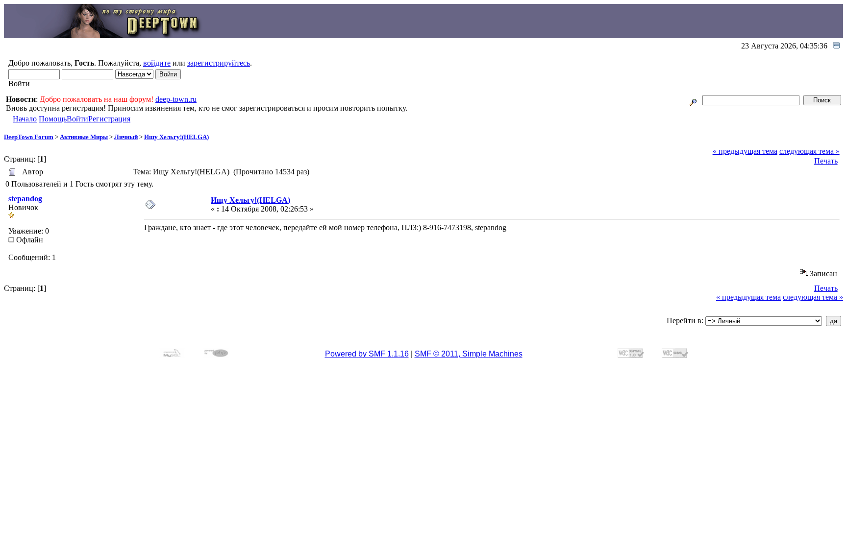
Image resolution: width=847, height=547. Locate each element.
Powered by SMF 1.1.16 (367, 354)
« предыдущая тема (745, 151)
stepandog (25, 198)
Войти (77, 119)
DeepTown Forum (28, 137)
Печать (826, 161)
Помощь (53, 119)
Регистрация (109, 119)
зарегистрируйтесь (218, 63)
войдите (157, 63)
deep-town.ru (176, 99)
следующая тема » (809, 151)
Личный (126, 137)
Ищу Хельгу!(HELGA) (176, 137)
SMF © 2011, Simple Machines (469, 354)
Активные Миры (84, 137)
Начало (25, 119)
